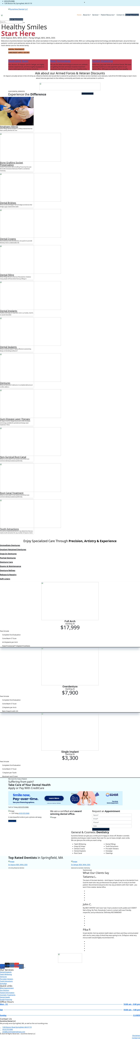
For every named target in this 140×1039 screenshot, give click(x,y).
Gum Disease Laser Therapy (15, 419)
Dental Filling (7, 274)
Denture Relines (7, 570)
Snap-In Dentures (8, 553)
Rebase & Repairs (8, 574)
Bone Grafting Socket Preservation (11, 163)
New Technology (60, 61)
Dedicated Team (18, 61)
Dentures (5, 382)
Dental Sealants (8, 346)
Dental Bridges (8, 202)
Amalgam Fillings (9, 126)
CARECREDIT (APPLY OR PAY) (19, 52)
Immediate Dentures (10, 545)
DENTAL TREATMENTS (16, 49)
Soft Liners (5, 579)
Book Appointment (132, 15)
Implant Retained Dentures (13, 549)
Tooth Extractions (9, 529)
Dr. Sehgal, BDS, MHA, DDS (80, 865)
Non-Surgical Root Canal (13, 456)
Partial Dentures (8, 558)
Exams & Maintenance (10, 566)
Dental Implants (8, 310)
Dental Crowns (8, 238)
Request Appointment (101, 829)
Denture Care (6, 562)
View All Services (87, 94)
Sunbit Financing (102, 61)
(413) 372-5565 (9, 1)
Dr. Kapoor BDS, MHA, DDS (17, 865)
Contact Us (120, 15)
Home (79, 15)
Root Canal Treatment (11, 492)
